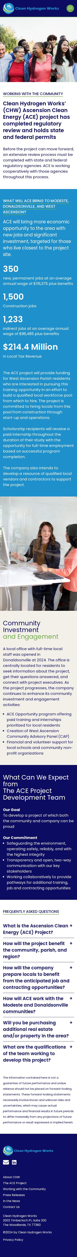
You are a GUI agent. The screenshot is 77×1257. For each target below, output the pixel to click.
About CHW (11, 1177)
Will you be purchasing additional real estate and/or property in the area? (36, 1029)
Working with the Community (24, 1189)
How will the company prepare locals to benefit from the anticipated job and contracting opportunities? (36, 977)
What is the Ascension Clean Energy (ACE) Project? (35, 929)
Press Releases (14, 1195)
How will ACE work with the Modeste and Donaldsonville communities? (35, 1005)
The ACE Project (15, 1183)
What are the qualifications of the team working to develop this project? (34, 1053)
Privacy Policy (13, 1240)
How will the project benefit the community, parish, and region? (35, 950)
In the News (11, 1201)
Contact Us (11, 1207)
